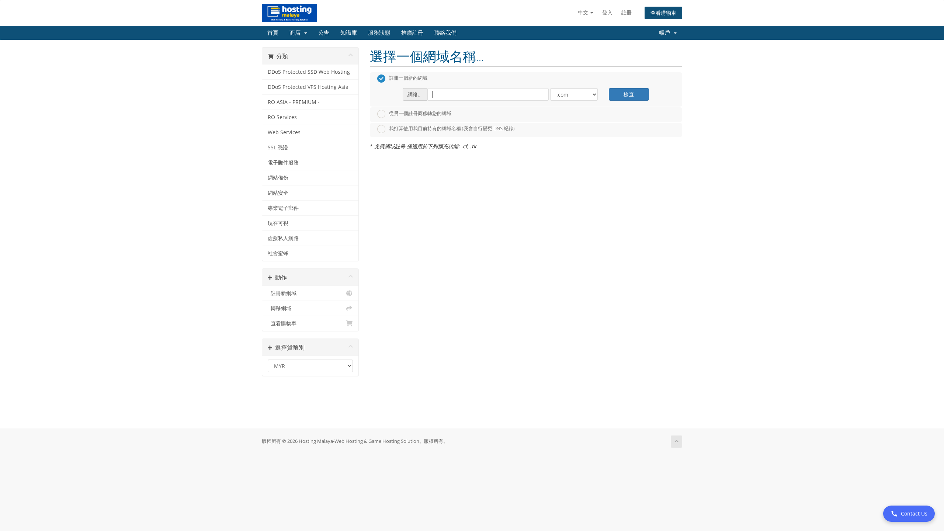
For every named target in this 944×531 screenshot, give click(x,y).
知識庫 (348, 33)
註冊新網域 (282, 293)
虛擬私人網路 (283, 238)
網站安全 (278, 193)
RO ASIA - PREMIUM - (294, 102)
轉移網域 (279, 308)
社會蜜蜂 (278, 253)
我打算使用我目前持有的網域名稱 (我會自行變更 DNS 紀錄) (452, 128)
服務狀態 (379, 33)
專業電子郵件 (283, 208)
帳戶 (666, 33)
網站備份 (278, 177)
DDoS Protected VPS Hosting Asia (308, 87)
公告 (323, 33)
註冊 (626, 12)
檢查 (629, 94)
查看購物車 (663, 12)
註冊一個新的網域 (408, 78)
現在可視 (278, 223)
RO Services (282, 117)
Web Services (284, 132)
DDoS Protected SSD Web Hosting (309, 72)
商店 (296, 33)
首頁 (272, 33)
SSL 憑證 (278, 147)
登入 (607, 12)
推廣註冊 (412, 33)
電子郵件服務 (283, 162)
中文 (584, 12)
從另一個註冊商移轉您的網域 (420, 113)
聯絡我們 (445, 33)
